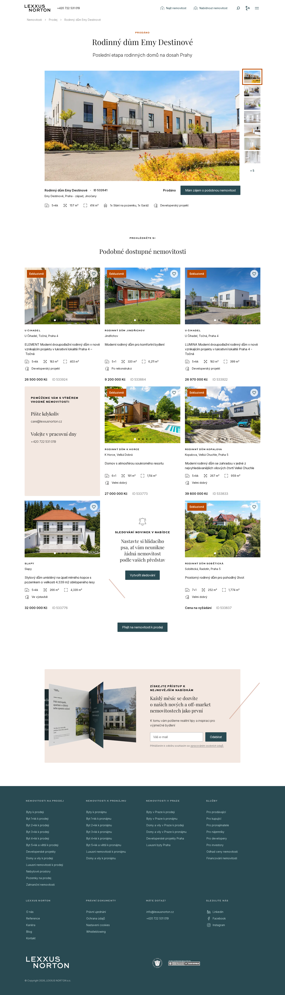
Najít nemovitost (176, 8)
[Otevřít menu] (256, 8)
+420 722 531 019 (68, 8)
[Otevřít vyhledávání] (238, 8)
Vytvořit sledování (142, 575)
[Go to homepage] (47, 962)
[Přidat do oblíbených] (94, 274)
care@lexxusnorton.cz (46, 421)
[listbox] (252, 117)
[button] (142, 126)
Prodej (53, 19)
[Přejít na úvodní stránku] (37, 8)
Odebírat (216, 737)
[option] (252, 77)
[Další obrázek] (94, 298)
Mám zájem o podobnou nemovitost (210, 190)
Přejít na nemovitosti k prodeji (142, 627)
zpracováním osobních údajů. (207, 745)
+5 (252, 170)
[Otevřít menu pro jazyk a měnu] (247, 8)
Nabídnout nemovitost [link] (213, 8)
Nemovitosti (34, 19)
